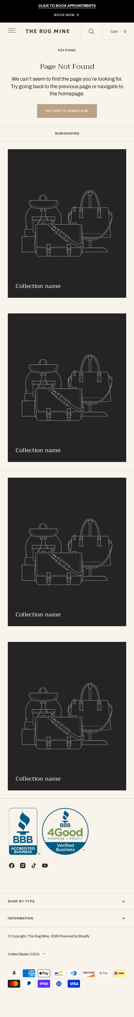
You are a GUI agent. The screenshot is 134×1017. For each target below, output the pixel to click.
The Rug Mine (38, 936)
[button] (11, 31)
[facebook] (12, 865)
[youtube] (45, 865)
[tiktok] (34, 865)
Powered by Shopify (74, 936)
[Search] (91, 31)
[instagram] (23, 865)
